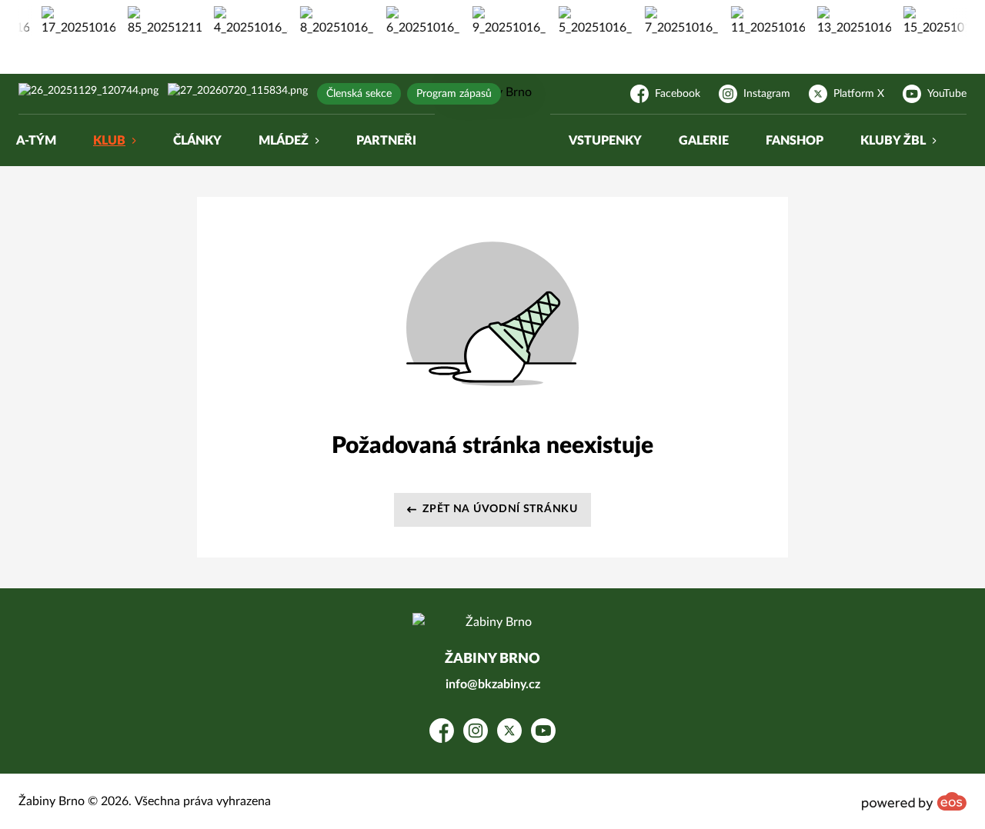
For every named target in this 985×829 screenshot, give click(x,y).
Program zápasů (454, 93)
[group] (73, 21)
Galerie (704, 141)
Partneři (386, 141)
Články (197, 141)
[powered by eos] (914, 801)
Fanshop (794, 141)
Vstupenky (605, 141)
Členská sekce (359, 93)
